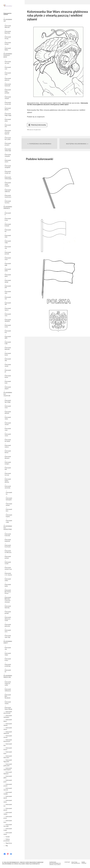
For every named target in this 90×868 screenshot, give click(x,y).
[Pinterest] (8, 854)
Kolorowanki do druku (33, 103)
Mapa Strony (9, 843)
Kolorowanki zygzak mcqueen (8, 184)
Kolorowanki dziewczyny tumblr (8, 619)
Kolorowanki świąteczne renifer (8, 683)
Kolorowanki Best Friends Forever (8, 592)
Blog (7, 845)
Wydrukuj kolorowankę (37, 125)
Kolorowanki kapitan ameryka (8, 481)
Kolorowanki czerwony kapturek (8, 132)
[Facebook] (5, 854)
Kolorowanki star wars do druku (71, 103)
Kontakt (8, 836)
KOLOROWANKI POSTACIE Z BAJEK (8, 55)
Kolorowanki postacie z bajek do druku (50, 103)
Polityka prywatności (75, 863)
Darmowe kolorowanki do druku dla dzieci (55, 863)
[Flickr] (11, 854)
